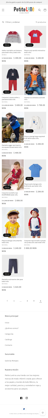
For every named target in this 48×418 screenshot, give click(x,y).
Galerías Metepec (12, 361)
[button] (3, 10)
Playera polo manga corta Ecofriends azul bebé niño (33, 185)
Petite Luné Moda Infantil (20, 413)
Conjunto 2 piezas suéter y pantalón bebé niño (11, 98)
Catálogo (8, 339)
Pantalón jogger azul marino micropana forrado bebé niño (12, 146)
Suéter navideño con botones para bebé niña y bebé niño (12, 51)
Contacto (8, 345)
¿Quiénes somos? (12, 328)
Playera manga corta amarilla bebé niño (12, 241)
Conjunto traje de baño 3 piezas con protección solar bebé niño (35, 241)
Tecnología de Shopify (33, 413)
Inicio (7, 323)
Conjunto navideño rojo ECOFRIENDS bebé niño (10, 194)
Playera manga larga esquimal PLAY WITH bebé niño (34, 137)
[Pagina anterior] (7, 301)
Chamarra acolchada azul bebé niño (34, 98)
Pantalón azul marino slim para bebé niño (12, 280)
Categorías (9, 334)
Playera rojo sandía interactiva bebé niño (34, 51)
